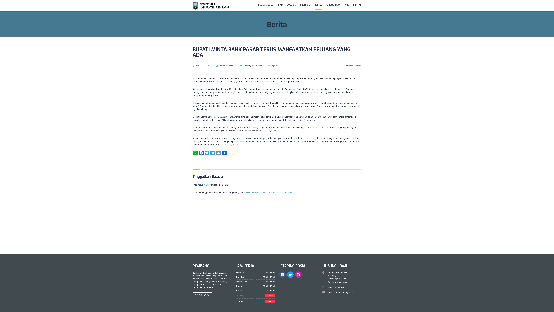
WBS (347, 5)
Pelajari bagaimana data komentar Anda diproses (269, 192)
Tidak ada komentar (353, 66)
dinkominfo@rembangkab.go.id (342, 292)
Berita (318, 5)
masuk (207, 184)
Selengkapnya (202, 295)
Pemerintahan (266, 5)
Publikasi (305, 5)
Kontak (357, 5)
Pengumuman (333, 5)
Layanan (291, 5)
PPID (280, 5)
